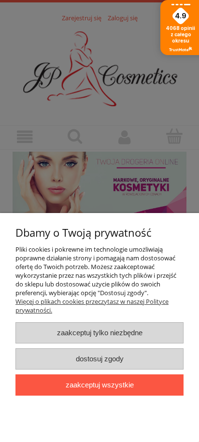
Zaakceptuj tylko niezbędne (99, 332)
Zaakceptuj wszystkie (100, 385)
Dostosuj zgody (100, 359)
